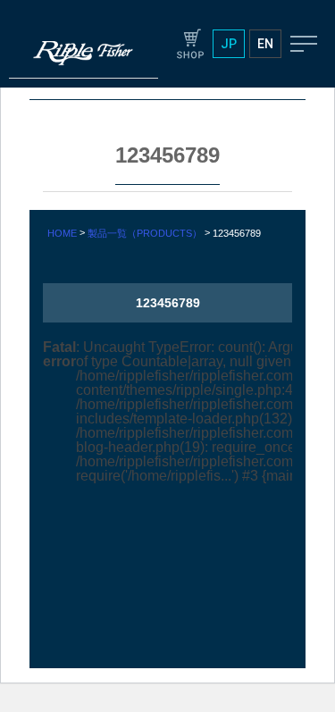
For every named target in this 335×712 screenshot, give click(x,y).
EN (265, 44)
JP (229, 44)
